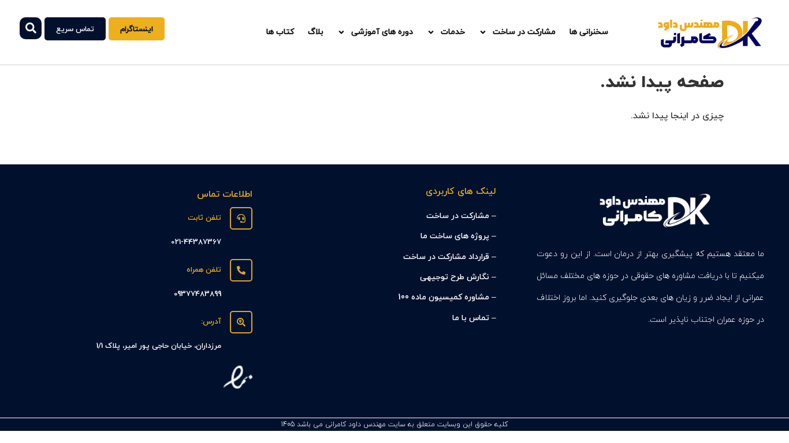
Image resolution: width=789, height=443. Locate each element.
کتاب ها (280, 32)
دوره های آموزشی (382, 32)
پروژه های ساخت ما (454, 236)
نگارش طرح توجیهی (454, 277)
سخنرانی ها (589, 32)
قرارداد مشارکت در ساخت (446, 256)
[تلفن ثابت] (241, 218)
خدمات (453, 32)
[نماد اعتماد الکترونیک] (238, 389)
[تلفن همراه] (241, 270)
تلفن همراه (204, 270)
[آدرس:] (241, 322)
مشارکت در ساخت (524, 32)
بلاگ (315, 32)
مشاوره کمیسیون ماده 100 (443, 297)
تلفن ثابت (204, 218)
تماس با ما (470, 318)
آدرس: (211, 322)
